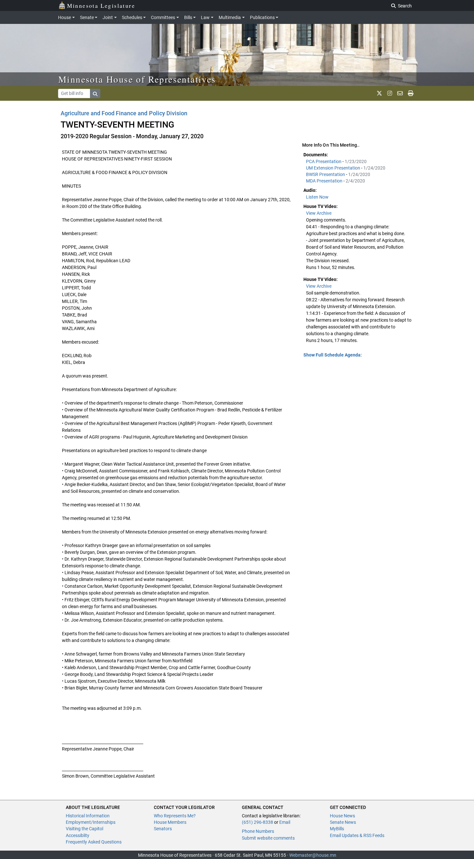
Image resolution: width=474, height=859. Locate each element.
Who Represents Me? (175, 815)
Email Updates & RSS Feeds (357, 835)
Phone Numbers (258, 831)
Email (284, 822)
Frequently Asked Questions (94, 841)
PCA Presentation (324, 161)
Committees (163, 17)
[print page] (410, 93)
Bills (188, 17)
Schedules (132, 17)
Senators (163, 828)
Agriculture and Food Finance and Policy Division (124, 113)
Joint (108, 17)
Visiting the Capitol (84, 828)
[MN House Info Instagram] (390, 93)
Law (205, 17)
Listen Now (317, 197)
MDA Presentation (324, 180)
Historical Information (88, 815)
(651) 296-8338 (257, 822)
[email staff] (400, 93)
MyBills (337, 828)
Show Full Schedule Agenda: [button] (332, 354)
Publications (262, 17)
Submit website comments (268, 838)
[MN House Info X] (379, 93)
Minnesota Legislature (101, 5)
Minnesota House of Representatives (137, 79)
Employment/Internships (90, 822)
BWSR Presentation (326, 174)
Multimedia (230, 17)
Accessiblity (77, 835)
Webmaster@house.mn (312, 855)
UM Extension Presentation (333, 168)
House (64, 17)
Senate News (343, 822)
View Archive (318, 213)
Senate (87, 17)
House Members (170, 822)
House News (342, 815)
